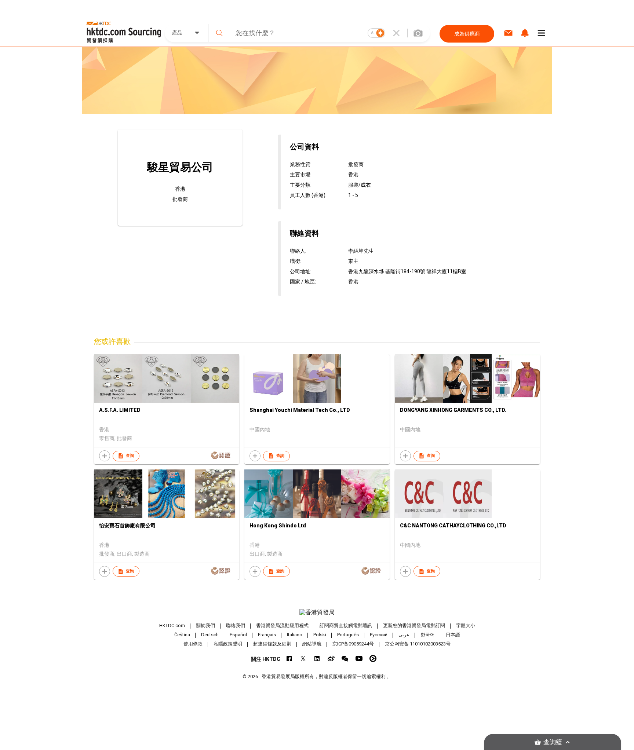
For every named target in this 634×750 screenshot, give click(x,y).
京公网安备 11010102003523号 (418, 644)
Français (267, 634)
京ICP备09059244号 (353, 644)
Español (238, 634)
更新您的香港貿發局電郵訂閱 (414, 625)
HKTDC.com (172, 625)
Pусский (378, 634)
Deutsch (210, 634)
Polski (319, 634)
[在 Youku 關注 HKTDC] (372, 658)
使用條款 (193, 644)
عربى (403, 634)
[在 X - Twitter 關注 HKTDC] (303, 658)
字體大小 (465, 625)
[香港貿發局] (317, 612)
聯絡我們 (235, 625)
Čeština (182, 634)
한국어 (427, 634)
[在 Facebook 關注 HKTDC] (289, 658)
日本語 (453, 634)
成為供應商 (467, 34)
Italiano (294, 634)
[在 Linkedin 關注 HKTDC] (317, 658)
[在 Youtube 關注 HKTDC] (359, 658)
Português (348, 634)
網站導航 (311, 644)
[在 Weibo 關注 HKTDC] (331, 658)
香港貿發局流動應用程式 (282, 625)
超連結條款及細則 (272, 644)
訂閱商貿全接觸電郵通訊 (346, 625)
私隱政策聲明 (228, 644)
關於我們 (205, 625)
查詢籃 (552, 742)
